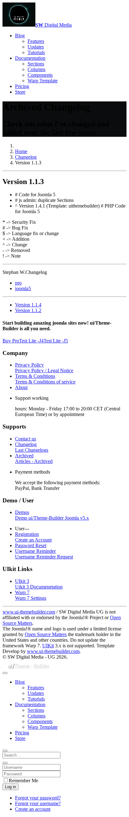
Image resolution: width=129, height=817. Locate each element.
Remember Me (23, 780)
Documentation (30, 58)
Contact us (25, 438)
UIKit (48, 645)
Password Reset (30, 545)
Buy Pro (11, 340)
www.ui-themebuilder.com (29, 611)
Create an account (32, 809)
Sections (36, 63)
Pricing (22, 86)
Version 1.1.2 (28, 310)
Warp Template (43, 80)
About (21, 387)
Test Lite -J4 (31, 340)
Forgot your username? (38, 803)
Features (36, 41)
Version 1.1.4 (28, 304)
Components (40, 75)
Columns (36, 69)
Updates (36, 46)
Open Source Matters (46, 634)
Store (20, 92)
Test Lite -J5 (56, 340)
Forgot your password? (38, 797)
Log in (10, 786)
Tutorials (36, 52)
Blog (20, 35)
